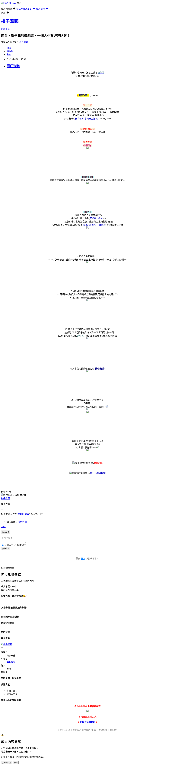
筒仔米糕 (13, 66)
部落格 (10, 51)
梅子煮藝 (10, 21)
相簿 (9, 48)
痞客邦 (21, 514)
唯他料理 (22, 522)
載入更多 (5, 532)
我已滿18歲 (6, 763)
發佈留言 (5, 549)
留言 (27, 514)
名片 (9, 54)
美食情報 (23, 42)
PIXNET (67, 730)
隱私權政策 (102, 730)
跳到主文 (5, 29)
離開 (16, 763)
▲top (3, 526)
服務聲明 (113, 730)
